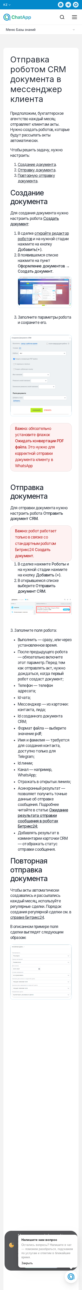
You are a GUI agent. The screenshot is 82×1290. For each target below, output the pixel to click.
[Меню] (74, 17)
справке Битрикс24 (27, 917)
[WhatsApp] (61, 5)
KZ (5, 4)
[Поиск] (62, 17)
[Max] (76, 5)
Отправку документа (36, 170)
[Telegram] (68, 5)
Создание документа (37, 164)
